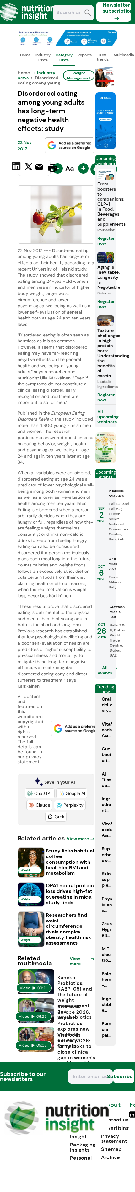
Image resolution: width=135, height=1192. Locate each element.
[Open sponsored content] (68, 44)
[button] (40, 793)
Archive (110, 1157)
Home (25, 55)
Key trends (103, 57)
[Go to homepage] (56, 1133)
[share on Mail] (40, 167)
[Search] (88, 13)
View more (78, 838)
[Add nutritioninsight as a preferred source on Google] (69, 145)
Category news (64, 57)
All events (105, 670)
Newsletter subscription (117, 8)
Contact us (114, 1120)
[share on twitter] (28, 167)
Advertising (115, 1128)
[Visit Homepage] (27, 23)
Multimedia (124, 55)
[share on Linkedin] (17, 167)
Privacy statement (114, 1138)
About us (111, 1108)
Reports (85, 55)
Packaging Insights (83, 1147)
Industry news (43, 57)
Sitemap (111, 1149)
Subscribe (123, 1076)
